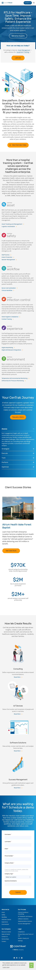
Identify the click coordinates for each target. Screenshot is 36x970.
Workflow (4, 917)
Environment (5, 924)
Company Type (9, 874)
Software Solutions (23, 919)
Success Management (24, 923)
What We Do (5, 909)
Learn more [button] (6, 967)
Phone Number (9, 856)
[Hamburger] (33, 3)
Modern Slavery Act (23, 938)
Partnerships (5, 939)
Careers (4, 941)
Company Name (9, 863)
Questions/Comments (11, 881)
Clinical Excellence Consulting (23, 913)
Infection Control (6, 919)
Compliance (21, 932)
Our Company (6, 929)
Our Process (22, 909)
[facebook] (16, 957)
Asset (3, 912)
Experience (5, 922)
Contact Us (27, 3)
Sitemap (20, 940)
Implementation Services (25, 921)
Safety (3, 915)
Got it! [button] (31, 965)
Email (6, 848)
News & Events (6, 934)
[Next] (35, 508)
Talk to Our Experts (18, 36)
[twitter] (19, 957)
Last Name (8, 841)
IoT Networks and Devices (25, 916)
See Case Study (11, 551)
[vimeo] (21, 957)
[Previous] (1, 508)
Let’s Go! (18, 58)
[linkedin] (14, 957)
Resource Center (6, 932)
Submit (18, 892)
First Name (8, 834)
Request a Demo (18, 417)
